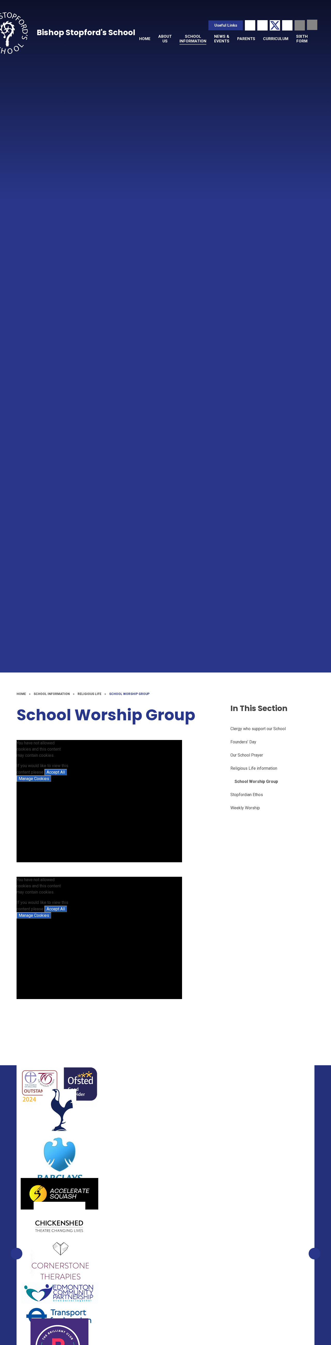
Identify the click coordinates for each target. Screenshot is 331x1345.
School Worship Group (129, 694)
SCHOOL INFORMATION (52, 694)
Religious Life (89, 694)
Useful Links (225, 25)
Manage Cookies (34, 778)
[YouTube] (287, 25)
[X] (275, 25)
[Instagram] (250, 25)
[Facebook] (262, 25)
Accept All (56, 772)
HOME (21, 694)
